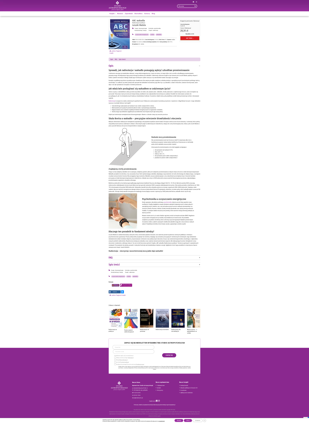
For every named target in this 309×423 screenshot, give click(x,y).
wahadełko (158, 34)
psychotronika (157, 28)
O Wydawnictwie (161, 385)
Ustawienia (197, 420)
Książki (112, 13)
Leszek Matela (139, 25)
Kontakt (159, 388)
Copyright (168, 409)
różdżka (152, 34)
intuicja (144, 30)
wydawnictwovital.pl (148, 404)
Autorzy (147, 13)
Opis (111, 59)
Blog (153, 13)
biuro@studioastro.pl (137, 398)
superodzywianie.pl (170, 404)
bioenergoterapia (143, 28)
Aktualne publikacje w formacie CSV (188, 388)
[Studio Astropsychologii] (117, 5)
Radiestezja (112, 101)
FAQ (116, 59)
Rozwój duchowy (138, 30)
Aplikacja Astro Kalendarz (186, 392)
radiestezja (155, 30)
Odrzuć (188, 420)
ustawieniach (162, 421)
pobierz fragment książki (118, 295)
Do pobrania (183, 390)
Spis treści (122, 59)
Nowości (120, 13)
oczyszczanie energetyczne (141, 34)
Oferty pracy (160, 390)
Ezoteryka (151, 28)
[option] (115, 321)
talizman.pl (155, 404)
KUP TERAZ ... (190, 38)
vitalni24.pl (141, 404)
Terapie (136, 28)
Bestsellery (139, 13)
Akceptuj (179, 420)
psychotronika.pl (162, 404)
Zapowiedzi (129, 13)
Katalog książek (184, 385)
